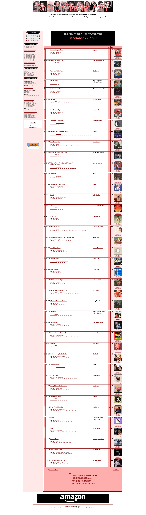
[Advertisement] (73, 23)
